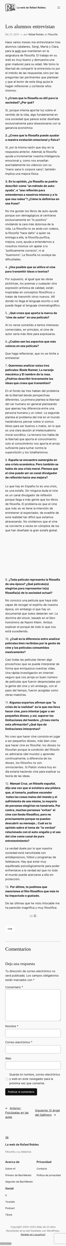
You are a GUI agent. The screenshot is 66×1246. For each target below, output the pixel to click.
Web (8, 1058)
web (18, 51)
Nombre (11, 1026)
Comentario (14, 987)
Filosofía (53, 34)
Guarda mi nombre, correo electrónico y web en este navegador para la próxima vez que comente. (34, 1079)
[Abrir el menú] (59, 8)
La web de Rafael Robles (31, 7)
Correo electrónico (18, 1042)
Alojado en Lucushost (33, 1234)
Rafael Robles (36, 34)
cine (10, 928)
